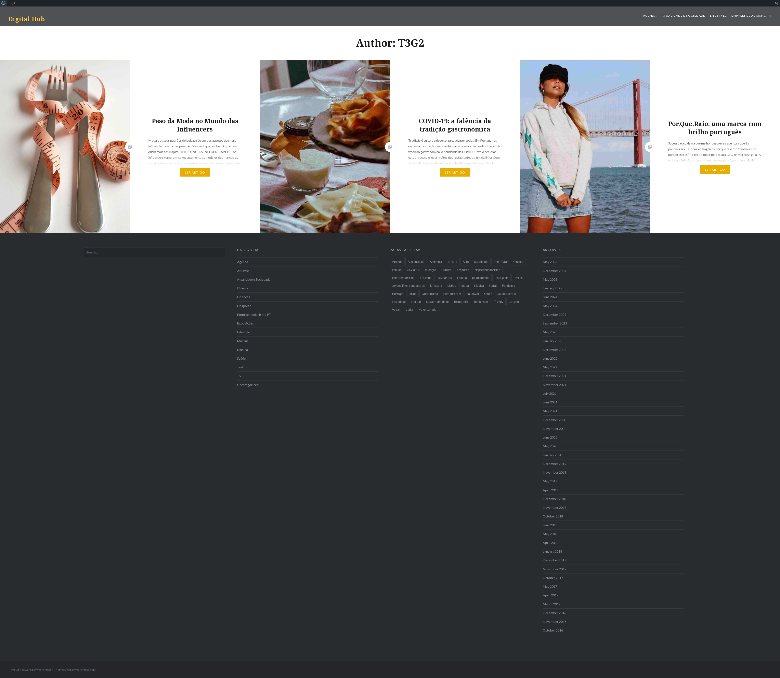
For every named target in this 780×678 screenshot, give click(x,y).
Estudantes (444, 277)
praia (413, 293)
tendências (481, 301)
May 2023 (550, 332)
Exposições (245, 323)
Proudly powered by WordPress (31, 669)
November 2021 (554, 385)
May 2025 (550, 279)
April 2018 (550, 542)
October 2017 (553, 578)
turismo (514, 301)
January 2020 (552, 455)
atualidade (481, 261)
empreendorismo (403, 277)
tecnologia (461, 301)
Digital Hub (26, 19)
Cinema (242, 288)
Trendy (498, 301)
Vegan (396, 309)
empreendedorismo (487, 270)
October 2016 (553, 630)
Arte (466, 261)
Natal (493, 285)
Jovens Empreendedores (408, 285)
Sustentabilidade (437, 301)
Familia (462, 277)
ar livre (452, 261)
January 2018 (552, 551)
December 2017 (554, 560)
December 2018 (554, 499)
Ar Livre (243, 271)
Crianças (243, 297)
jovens (518, 277)
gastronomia (480, 277)
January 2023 (552, 341)
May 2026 (550, 262)
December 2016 (554, 613)
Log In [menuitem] (12, 3)
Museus (242, 341)
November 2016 (554, 621)
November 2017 (554, 569)
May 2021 (550, 411)
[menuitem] (3, 3)
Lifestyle (718, 15)
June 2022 (550, 358)
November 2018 (554, 507)
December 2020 (554, 420)
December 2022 (554, 349)
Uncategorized (248, 385)
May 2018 (550, 534)
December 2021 (554, 376)
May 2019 (550, 481)
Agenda (650, 15)
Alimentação (416, 261)
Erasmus (425, 277)
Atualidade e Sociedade (683, 15)
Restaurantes (452, 293)
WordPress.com (85, 669)
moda (465, 285)
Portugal (398, 293)
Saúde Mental (506, 293)
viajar (410, 309)
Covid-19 (413, 270)
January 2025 (552, 288)
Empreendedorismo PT (751, 15)
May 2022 (550, 367)
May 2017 (550, 586)
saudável (473, 293)
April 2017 (550, 595)
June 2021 (550, 402)
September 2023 (555, 323)
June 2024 (550, 297)
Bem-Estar (501, 261)
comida (397, 270)
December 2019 (554, 464)
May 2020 (550, 446)
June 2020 (550, 437)
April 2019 (550, 490)
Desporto (244, 306)
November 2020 (554, 428)
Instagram (501, 277)
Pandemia (508, 285)
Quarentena (430, 293)
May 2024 (550, 306)
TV (239, 376)
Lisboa (451, 285)
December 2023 (554, 314)
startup (416, 301)
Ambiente (436, 261)
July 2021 (550, 393)
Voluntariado (428, 309)
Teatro (242, 367)
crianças (430, 270)
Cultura (446, 270)
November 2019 (554, 472)
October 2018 (553, 516)
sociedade (399, 301)
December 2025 (554, 271)
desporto (463, 270)
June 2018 (550, 525)
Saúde (241, 358)
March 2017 (551, 604)
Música (242, 349)
